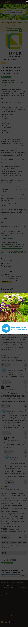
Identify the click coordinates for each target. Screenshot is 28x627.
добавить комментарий (7, 563)
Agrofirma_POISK (9, 292)
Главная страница (5, 589)
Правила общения (5, 609)
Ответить (4, 365)
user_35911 (11, 437)
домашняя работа (16, 252)
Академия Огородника (8, 60)
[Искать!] (26, 2)
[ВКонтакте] (20, 257)
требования (10, 253)
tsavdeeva (9, 369)
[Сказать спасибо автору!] (25, 365)
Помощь (3, 597)
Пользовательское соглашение (8, 611)
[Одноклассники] (22, 257)
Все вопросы (4, 603)
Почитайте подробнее (7, 238)
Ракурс (2, 226)
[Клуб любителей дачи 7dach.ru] (7, 2)
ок (20, 30)
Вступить (3, 63)
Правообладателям (5, 617)
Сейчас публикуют (5, 591)
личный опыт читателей (6, 252)
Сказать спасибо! (6, 281)
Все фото (3, 601)
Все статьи (3, 605)
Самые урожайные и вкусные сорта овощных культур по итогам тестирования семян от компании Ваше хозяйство (13, 246)
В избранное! (7, 77)
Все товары (3, 599)
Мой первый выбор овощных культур (12, 67)
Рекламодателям (5, 619)
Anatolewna (8, 386)
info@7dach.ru (8, 585)
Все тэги (3, 607)
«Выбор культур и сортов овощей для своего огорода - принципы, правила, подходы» (12, 83)
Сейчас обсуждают (5, 593)
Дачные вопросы (5, 595)
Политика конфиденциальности (8, 613)
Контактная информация (7, 615)
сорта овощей (4, 253)
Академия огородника (21, 251)
